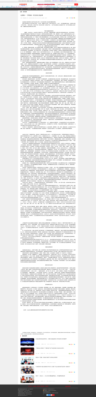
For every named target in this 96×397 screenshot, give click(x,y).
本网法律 (38, 386)
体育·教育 (25, 11)
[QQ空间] (72, 344)
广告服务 (34, 386)
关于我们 (30, 386)
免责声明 (42, 386)
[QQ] (74, 344)
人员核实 (46, 386)
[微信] (69, 344)
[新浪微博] (71, 344)
